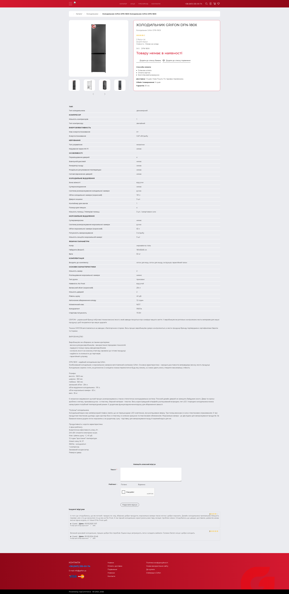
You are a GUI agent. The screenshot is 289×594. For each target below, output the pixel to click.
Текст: (113, 470)
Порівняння (112, 569)
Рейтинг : (113, 484)
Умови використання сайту (157, 566)
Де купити (150, 569)
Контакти (155, 4)
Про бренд (143, 4)
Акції (133, 4)
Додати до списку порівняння (178, 60)
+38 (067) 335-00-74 (193, 4)
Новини (111, 563)
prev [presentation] (93, 94)
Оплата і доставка (115, 566)
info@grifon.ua (80, 571)
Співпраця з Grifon (153, 573)
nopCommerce (85, 592)
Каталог (123, 4)
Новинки (111, 573)
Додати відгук (142, 42)
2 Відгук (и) (140, 39)
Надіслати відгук (129, 505)
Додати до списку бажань (150, 60)
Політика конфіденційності (157, 563)
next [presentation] (105, 94)
